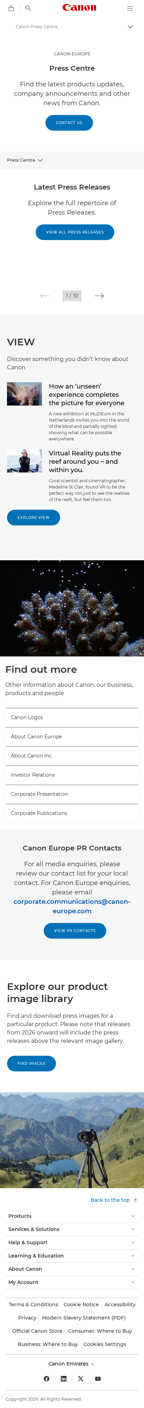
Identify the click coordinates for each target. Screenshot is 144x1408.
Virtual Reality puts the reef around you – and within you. (85, 461)
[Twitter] (81, 1379)
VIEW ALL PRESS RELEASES (75, 232)
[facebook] (46, 1379)
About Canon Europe (36, 736)
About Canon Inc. (32, 756)
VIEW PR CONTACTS (75, 931)
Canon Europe (72, 53)
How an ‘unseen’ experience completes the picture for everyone (86, 395)
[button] (44, 296)
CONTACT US (69, 123)
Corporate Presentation (39, 794)
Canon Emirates (69, 1364)
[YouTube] (98, 1379)
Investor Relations (33, 775)
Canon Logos (27, 717)
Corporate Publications (39, 813)
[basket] (11, 8)
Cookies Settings (105, 1344)
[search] (28, 8)
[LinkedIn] (63, 1379)
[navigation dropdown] (130, 8)
